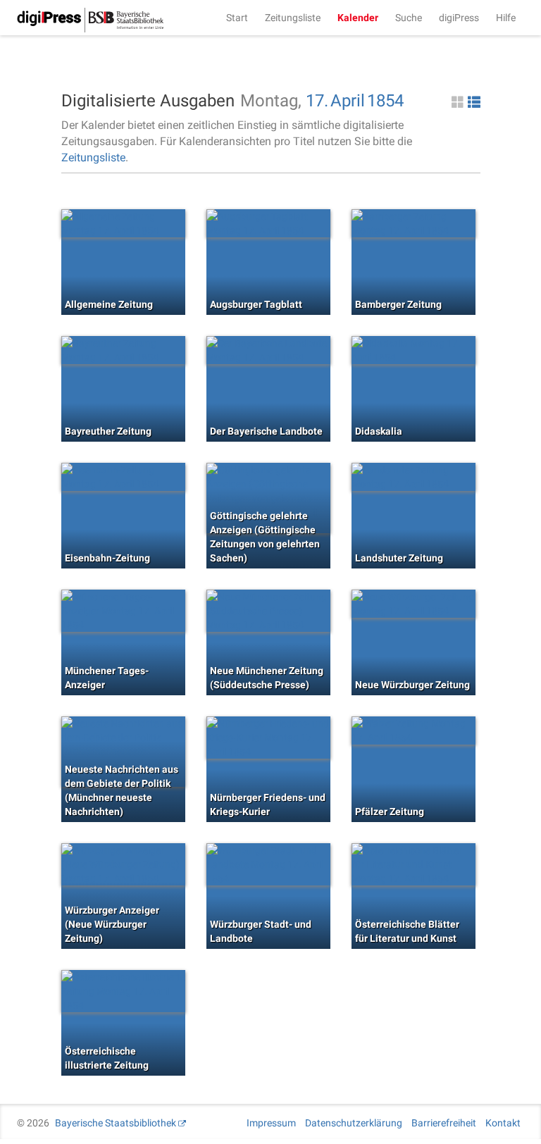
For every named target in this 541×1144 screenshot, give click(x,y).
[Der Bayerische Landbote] (268, 350)
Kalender (357, 17)
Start (237, 17)
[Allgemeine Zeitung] (123, 223)
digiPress (459, 17)
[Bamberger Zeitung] (413, 223)
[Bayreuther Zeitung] (123, 350)
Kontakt (503, 1123)
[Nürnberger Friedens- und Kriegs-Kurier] (268, 737)
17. (317, 101)
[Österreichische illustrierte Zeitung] (123, 991)
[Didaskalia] (413, 350)
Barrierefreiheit (443, 1123)
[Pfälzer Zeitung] (413, 730)
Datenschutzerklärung (353, 1123)
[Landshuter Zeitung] (413, 477)
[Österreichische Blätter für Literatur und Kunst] (413, 864)
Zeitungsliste (293, 17)
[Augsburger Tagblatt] (268, 223)
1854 (385, 101)
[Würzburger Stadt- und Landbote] (268, 864)
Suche (408, 17)
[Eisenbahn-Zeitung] (123, 477)
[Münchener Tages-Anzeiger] (123, 611)
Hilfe (506, 17)
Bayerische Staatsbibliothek (115, 1123)
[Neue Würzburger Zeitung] (413, 604)
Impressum (271, 1123)
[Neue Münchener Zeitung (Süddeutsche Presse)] (268, 611)
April (347, 101)
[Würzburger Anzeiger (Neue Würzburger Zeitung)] (123, 864)
